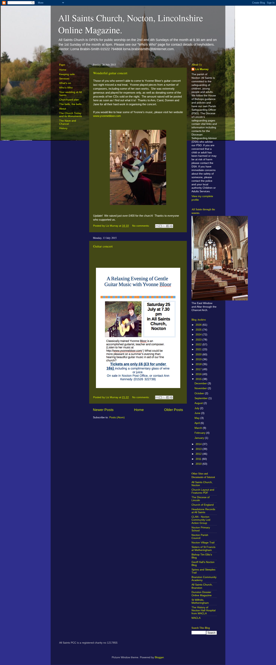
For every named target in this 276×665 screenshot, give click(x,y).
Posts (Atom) (117, 417)
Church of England (203, 504)
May (197, 418)
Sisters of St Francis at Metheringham (203, 549)
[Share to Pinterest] (171, 226)
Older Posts (173, 410)
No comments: (141, 225)
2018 (199, 364)
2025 (199, 329)
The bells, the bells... (71, 104)
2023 (199, 339)
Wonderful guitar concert (110, 73)
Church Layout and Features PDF (203, 491)
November (201, 388)
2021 (199, 349)
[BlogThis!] (160, 226)
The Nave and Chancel (67, 122)
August (199, 403)
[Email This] (157, 226)
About (62, 108)
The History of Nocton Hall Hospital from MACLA (204, 610)
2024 (199, 334)
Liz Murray (202, 69)
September (201, 398)
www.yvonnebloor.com (107, 115)
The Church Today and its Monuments (70, 115)
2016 (199, 374)
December (201, 383)
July (197, 408)
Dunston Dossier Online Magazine (202, 594)
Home (139, 410)
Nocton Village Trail (203, 542)
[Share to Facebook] (168, 226)
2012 (199, 453)
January (200, 438)
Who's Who (66, 87)
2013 (199, 449)
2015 (199, 379)
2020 (199, 354)
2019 (199, 359)
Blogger (159, 657)
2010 (199, 463)
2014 (199, 444)
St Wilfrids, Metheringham (200, 601)
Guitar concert (103, 246)
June (198, 413)
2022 (199, 344)
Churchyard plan (69, 99)
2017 (199, 369)
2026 (199, 324)
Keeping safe (67, 74)
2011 (199, 459)
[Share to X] (164, 226)
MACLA (196, 618)
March (199, 428)
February (200, 432)
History (63, 128)
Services (64, 78)
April (198, 423)
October (200, 393)
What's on (65, 83)
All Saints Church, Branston (202, 586)
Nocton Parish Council (200, 536)
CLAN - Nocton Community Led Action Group (201, 519)
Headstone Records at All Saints (203, 511)
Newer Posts (103, 410)
